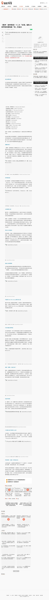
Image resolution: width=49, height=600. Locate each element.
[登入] (44, 3)
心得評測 (9, 6)
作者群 (45, 6)
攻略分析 (3, 6)
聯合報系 (30, 595)
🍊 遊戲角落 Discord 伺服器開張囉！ (16, 480)
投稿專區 (39, 6)
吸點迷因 (31, 9)
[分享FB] (2, 32)
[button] (46, 2)
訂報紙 (34, 595)
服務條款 (20, 595)
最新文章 (35, 49)
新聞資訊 (15, 6)
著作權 (23, 595)
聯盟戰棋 (37, 9)
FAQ (11, 595)
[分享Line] (2, 35)
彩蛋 (18, 498)
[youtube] (42, 2)
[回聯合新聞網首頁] (2, 3)
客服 (12, 595)
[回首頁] (6, 3)
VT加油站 (33, 6)
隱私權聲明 (26, 595)
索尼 (7, 498)
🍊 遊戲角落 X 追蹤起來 (12, 482)
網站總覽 (41, 595)
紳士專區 (27, 6)
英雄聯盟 (14, 9)
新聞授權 (16, 595)
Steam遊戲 (25, 9)
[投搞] (41, 2)
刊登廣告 (7, 595)
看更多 (16, 571)
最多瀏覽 (35, 74)
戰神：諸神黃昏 (12, 498)
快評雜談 (21, 6)
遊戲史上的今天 (44, 9)
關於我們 (37, 595)
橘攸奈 (19, 9)
